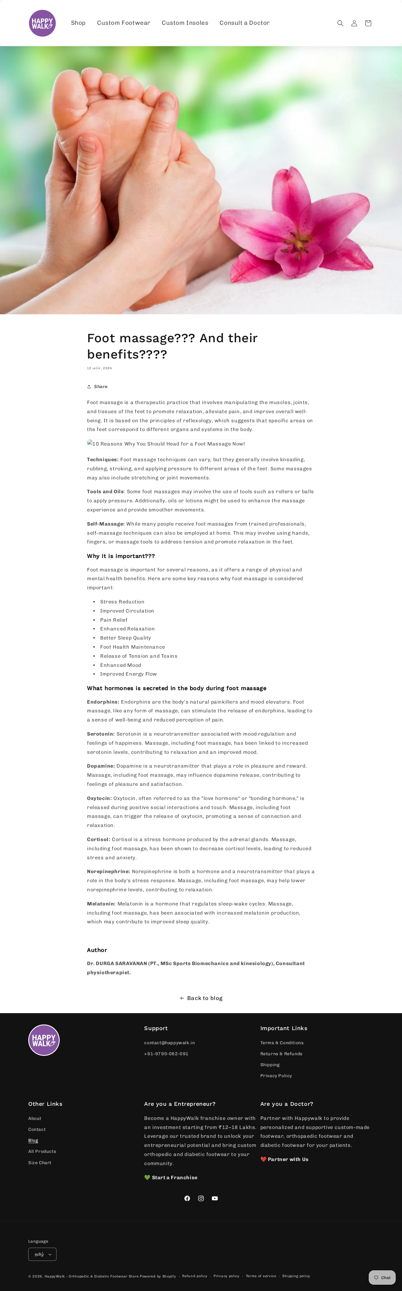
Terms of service (261, 1276)
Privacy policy (227, 1276)
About (34, 1118)
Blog (33, 1140)
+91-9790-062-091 (166, 1053)
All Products (42, 1151)
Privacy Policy (276, 1075)
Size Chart (40, 1162)
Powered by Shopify (158, 1276)
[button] (340, 23)
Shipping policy (296, 1276)
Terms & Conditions (282, 1042)
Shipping (270, 1064)
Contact (37, 1129)
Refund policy (194, 1276)
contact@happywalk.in (169, 1042)
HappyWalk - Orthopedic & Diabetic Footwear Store (92, 1276)
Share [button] (101, 386)
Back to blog (205, 998)
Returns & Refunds (281, 1053)
